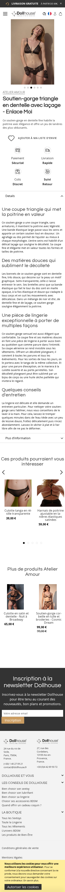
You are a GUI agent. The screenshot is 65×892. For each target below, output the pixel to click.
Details (10, 196)
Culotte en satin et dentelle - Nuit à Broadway (16, 616)
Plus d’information (18, 438)
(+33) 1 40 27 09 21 (13, 763)
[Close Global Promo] (60, 3)
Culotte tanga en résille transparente (18, 512)
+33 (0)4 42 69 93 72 (47, 766)
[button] (24, 87)
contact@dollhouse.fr (15, 767)
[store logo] (23, 14)
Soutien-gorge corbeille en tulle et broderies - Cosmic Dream (49, 618)
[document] (33, 876)
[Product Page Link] (18, 505)
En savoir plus (30, 880)
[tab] (32, 195)
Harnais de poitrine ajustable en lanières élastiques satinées (50, 515)
